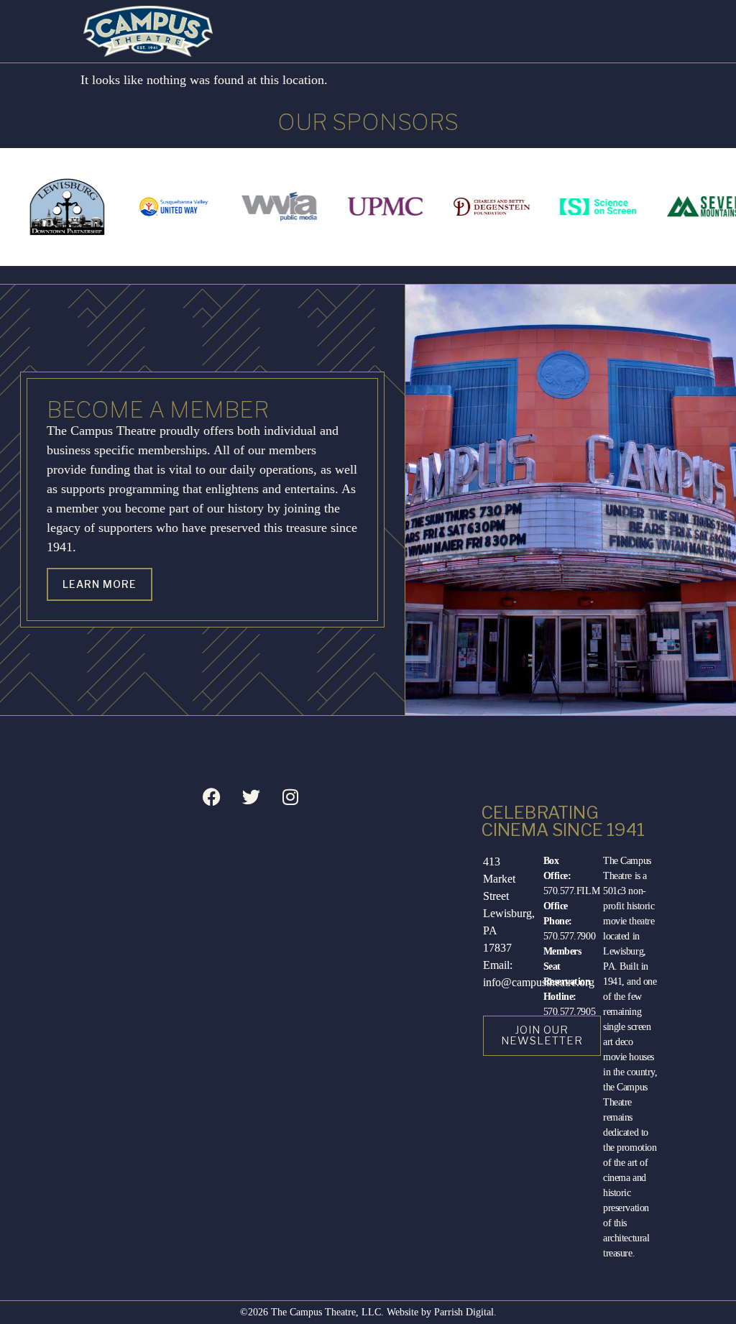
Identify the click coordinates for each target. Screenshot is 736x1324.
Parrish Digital (464, 1312)
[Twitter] (251, 796)
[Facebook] (211, 796)
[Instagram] (290, 796)
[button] (695, 31)
